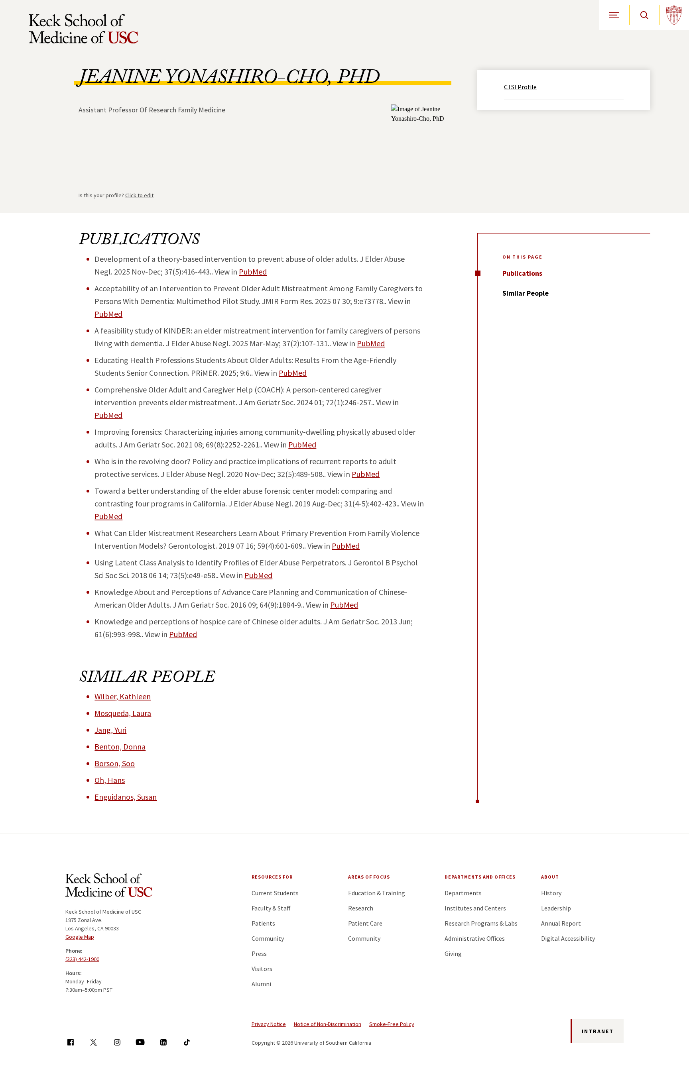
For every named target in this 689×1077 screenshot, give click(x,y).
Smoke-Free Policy (391, 1024)
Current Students (275, 893)
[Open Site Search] (644, 15)
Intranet (598, 1031)
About (550, 877)
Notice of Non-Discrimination (327, 1024)
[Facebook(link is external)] (70, 1042)
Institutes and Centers (475, 908)
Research (360, 908)
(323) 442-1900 (82, 959)
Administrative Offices (475, 938)
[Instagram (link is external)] (117, 1042)
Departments (463, 893)
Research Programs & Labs (481, 923)
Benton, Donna (120, 746)
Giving (453, 953)
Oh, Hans (109, 780)
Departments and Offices (480, 877)
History (551, 893)
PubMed (253, 272)
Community (268, 938)
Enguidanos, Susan (125, 797)
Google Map (79, 936)
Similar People (525, 293)
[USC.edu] (674, 15)
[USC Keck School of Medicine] (83, 28)
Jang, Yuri (110, 730)
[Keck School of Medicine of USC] (108, 886)
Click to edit (139, 195)
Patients (263, 923)
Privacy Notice (269, 1024)
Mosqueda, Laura (122, 713)
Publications (522, 273)
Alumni (261, 984)
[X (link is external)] (93, 1042)
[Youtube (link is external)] (140, 1042)
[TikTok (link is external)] (187, 1042)
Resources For (272, 877)
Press (259, 953)
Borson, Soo (114, 763)
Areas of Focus (369, 877)
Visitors (262, 969)
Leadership (556, 908)
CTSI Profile (520, 87)
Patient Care (365, 923)
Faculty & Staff (271, 908)
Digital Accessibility (568, 938)
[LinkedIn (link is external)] (163, 1042)
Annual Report (561, 923)
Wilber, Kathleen (122, 696)
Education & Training (376, 893)
